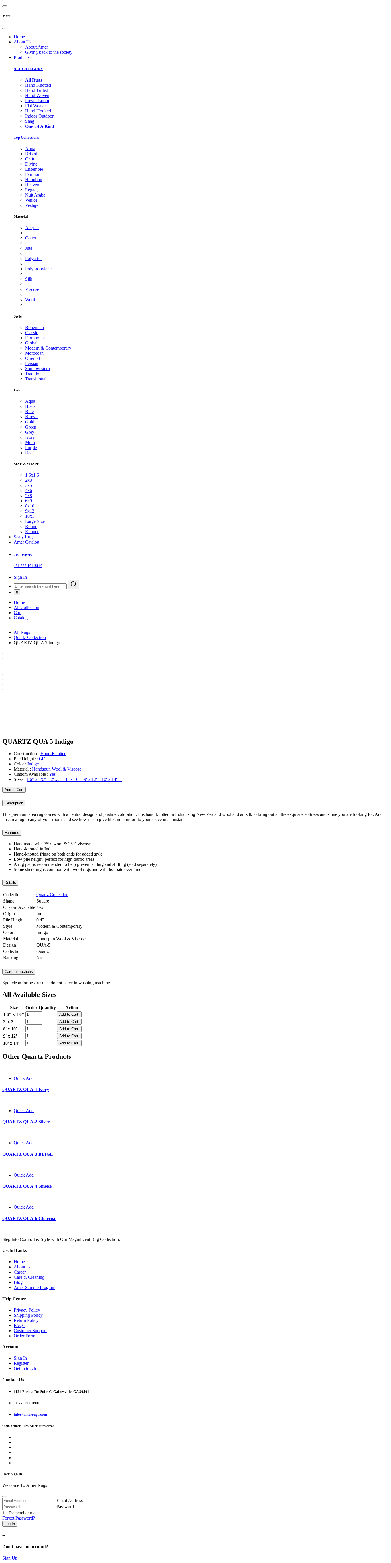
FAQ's (19, 1325)
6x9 (28, 500)
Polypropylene (38, 268)
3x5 (28, 485)
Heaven (32, 184)
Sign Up (9, 1558)
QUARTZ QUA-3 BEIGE (27, 1154)
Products (21, 57)
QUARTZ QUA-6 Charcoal (29, 1218)
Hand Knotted (38, 85)
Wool (30, 299)
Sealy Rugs (24, 536)
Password (65, 1506)
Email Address (69, 1500)
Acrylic (32, 227)
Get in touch (25, 1368)
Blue (29, 411)
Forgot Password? (18, 1518)
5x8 (28, 495)
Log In (10, 1524)
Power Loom (37, 100)
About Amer (36, 47)
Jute (28, 248)
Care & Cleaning (29, 1277)
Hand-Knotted (53, 753)
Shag (29, 121)
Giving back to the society (48, 52)
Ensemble (34, 169)
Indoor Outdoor (39, 116)
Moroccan (34, 353)
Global (31, 342)
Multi (30, 442)
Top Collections (26, 137)
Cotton (31, 237)
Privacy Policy (27, 1310)
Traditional (35, 373)
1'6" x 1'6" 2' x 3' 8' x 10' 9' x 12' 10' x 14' (74, 779)
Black (30, 406)
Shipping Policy (28, 1315)
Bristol (31, 153)
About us (22, 1266)
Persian (31, 363)
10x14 (31, 516)
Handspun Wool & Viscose (56, 769)
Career (20, 1272)
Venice (31, 200)
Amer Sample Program (34, 1287)
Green (30, 427)
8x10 (29, 505)
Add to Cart (14, 790)
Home (19, 36)
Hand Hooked (38, 110)
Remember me (22, 1512)
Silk (28, 279)
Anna (30, 148)
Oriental (32, 358)
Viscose (32, 289)
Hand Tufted (36, 90)
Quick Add (24, 1078)
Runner (32, 531)
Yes (52, 774)
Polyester (33, 258)
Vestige (31, 205)
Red (29, 452)
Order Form (24, 1335)
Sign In (20, 577)
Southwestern (37, 368)
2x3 (28, 480)
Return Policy (26, 1320)
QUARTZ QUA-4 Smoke (27, 1186)
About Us (22, 41)
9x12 (29, 511)
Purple (31, 447)
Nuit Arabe (35, 195)
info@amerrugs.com (30, 1414)
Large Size (35, 521)
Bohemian (34, 327)
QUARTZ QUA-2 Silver (26, 1121)
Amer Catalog (26, 541)
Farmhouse (35, 337)
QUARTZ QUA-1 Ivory (25, 1089)
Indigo (33, 763)
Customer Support (30, 1330)
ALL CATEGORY (28, 69)
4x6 (28, 490)
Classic (31, 332)
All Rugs (22, 632)
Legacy (32, 189)
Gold (29, 421)
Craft (29, 158)
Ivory (30, 437)
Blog (18, 1282)
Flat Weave (35, 105)
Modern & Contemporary (48, 348)
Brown (31, 416)
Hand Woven (37, 95)
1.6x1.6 (32, 475)
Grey (29, 432)
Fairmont (33, 174)
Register (21, 1363)
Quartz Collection (30, 637)
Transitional (35, 378)
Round (31, 526)
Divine (31, 164)
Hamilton (33, 179)
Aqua (30, 401)
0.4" (41, 758)
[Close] (4, 28)
